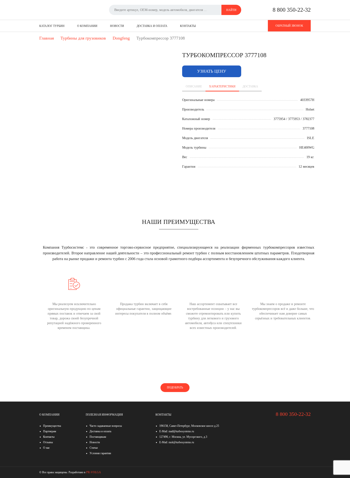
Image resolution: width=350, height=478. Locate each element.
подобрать (175, 387)
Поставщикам (98, 436)
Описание (194, 86)
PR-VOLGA (93, 472)
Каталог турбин (52, 26)
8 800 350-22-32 (292, 10)
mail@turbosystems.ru (181, 431)
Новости (117, 26)
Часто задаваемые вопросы (106, 426)
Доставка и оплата (152, 26)
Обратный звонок (289, 25)
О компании (87, 26)
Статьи (94, 447)
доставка (250, 86)
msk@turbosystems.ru (181, 442)
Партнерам (49, 431)
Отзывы (48, 442)
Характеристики (222, 86)
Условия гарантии (100, 453)
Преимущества (52, 426)
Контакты (188, 26)
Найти (231, 10)
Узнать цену (211, 71)
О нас (46, 447)
